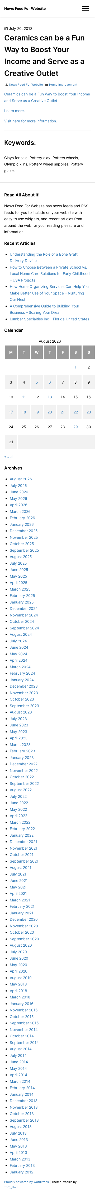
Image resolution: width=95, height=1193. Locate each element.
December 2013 (23, 1100)
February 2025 (22, 595)
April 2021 (18, 893)
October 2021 (22, 854)
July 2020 (18, 952)
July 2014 (18, 1055)
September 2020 (24, 939)
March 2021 (20, 900)
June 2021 (19, 880)
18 (24, 412)
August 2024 (21, 634)
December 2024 (24, 608)
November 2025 (24, 537)
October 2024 (22, 621)
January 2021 (21, 913)
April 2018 (18, 990)
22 (76, 412)
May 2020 (18, 964)
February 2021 (22, 906)
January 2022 (22, 835)
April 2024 (18, 660)
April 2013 (18, 1152)
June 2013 (19, 1139)
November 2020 (24, 926)
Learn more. (14, 110)
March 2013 (20, 1159)
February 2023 (22, 751)
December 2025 (24, 530)
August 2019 (21, 977)
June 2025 (19, 569)
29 (75, 427)
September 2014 (24, 1042)
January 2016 (22, 1003)
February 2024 (22, 673)
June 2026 (19, 492)
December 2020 (24, 919)
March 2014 (20, 1081)
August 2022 (21, 789)
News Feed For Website (25, 8)
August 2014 (21, 1049)
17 (11, 412)
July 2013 (18, 1133)
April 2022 (18, 815)
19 (37, 412)
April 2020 (18, 971)
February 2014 (22, 1087)
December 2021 (23, 841)
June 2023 (19, 725)
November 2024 (24, 615)
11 (24, 397)
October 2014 (22, 1036)
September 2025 (24, 550)
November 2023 (24, 692)
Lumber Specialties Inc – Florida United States (49, 319)
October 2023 (22, 699)
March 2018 (20, 997)
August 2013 (21, 1126)
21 (63, 412)
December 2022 (23, 764)
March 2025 (20, 589)
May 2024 (18, 654)
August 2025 (21, 556)
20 (50, 412)
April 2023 (18, 738)
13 (50, 397)
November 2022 (24, 770)
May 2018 (18, 984)
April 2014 (18, 1074)
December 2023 (24, 686)
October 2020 (22, 932)
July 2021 (18, 874)
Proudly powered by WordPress (27, 1182)
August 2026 (21, 479)
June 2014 (19, 1062)
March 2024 (20, 667)
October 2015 (22, 1016)
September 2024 (24, 628)
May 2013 (18, 1146)
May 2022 (18, 809)
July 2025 (18, 563)
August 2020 (21, 945)
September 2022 (24, 783)
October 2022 (22, 777)
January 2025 (22, 602)
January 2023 (22, 757)
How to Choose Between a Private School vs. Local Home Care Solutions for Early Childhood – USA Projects (50, 273)
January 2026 (22, 524)
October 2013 (22, 1113)
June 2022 (19, 802)
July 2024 (18, 641)
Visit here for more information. (30, 121)
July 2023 (18, 718)
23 (89, 412)
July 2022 (18, 796)
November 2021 (23, 848)
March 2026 (20, 511)
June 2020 (19, 958)
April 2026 (18, 505)
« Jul (8, 456)
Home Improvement (63, 84)
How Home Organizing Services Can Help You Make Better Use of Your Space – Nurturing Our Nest (49, 293)
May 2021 (18, 887)
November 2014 (24, 1029)
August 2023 (21, 712)
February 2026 (22, 517)
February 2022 (22, 828)
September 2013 (24, 1120)
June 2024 (19, 647)
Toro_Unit (11, 1187)
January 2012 (21, 1172)
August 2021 (20, 867)
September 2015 (24, 1023)
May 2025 (18, 576)
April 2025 (18, 582)
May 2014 (18, 1068)
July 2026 (18, 485)
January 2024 (22, 680)
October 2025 (22, 543)
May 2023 (18, 731)
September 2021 (24, 861)
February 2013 (22, 1165)
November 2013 (24, 1107)
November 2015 (24, 1010)
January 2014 (22, 1094)
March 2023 (20, 744)
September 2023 (24, 705)
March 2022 (20, 822)
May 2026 (18, 498)
